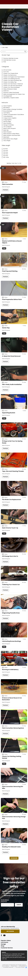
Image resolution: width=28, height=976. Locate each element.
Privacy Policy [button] (14, 966)
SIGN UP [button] (19, 904)
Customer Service (7, 948)
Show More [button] (14, 858)
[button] (25, 51)
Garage (3, 944)
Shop (2, 946)
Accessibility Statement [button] (8, 967)
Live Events (4, 942)
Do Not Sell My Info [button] (23, 966)
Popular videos (6, 940)
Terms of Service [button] (5, 966)
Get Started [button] (10, 931)
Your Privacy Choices (19, 967)
